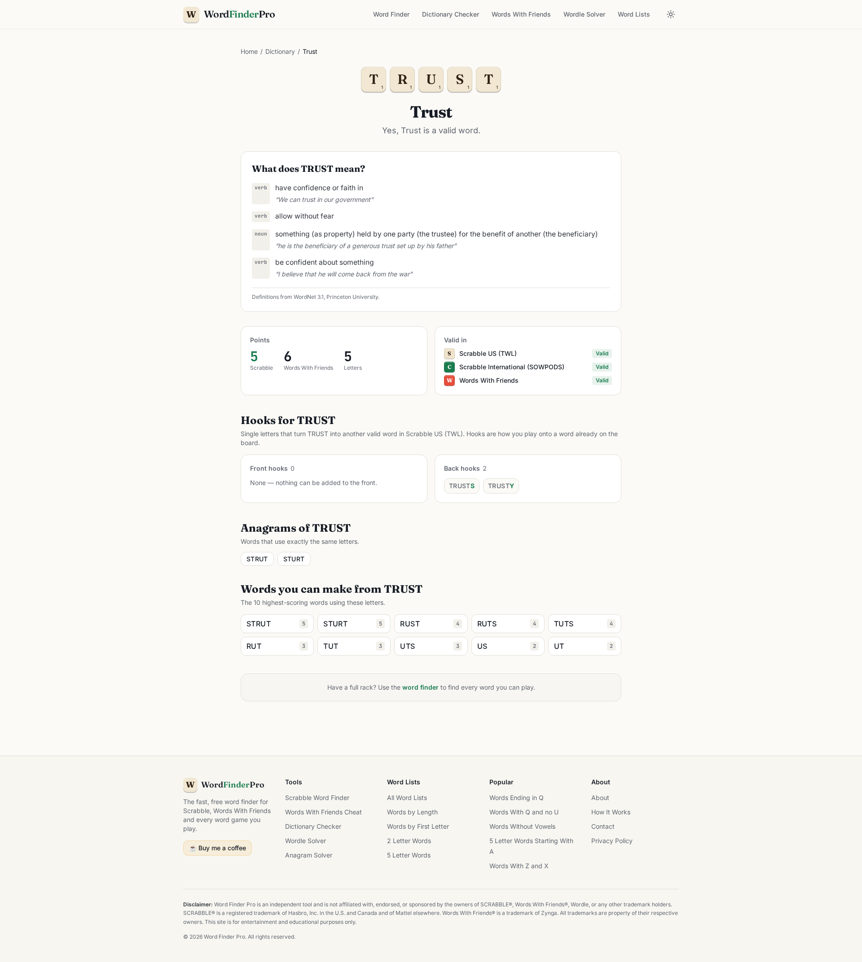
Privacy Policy (612, 840)
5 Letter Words (409, 855)
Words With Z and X (519, 866)
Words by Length (412, 812)
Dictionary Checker (450, 14)
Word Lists (634, 14)
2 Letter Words (409, 840)
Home (249, 51)
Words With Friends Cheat (323, 812)
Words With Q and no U (524, 812)
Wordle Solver (584, 14)
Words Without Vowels (522, 826)
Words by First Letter (418, 826)
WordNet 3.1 (309, 296)
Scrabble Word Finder (317, 797)
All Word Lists (407, 797)
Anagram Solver (308, 855)
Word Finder (391, 14)
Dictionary (280, 51)
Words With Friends (521, 14)
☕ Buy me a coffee (217, 848)
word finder (420, 687)
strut (257, 559)
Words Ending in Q (516, 797)
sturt (294, 559)
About (600, 797)
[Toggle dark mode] (671, 14)
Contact (603, 826)
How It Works (610, 812)
